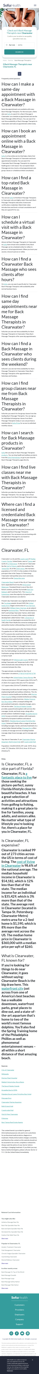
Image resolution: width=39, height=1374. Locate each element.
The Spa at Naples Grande (23, 706)
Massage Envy (27, 728)
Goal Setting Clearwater (9, 1257)
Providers (19, 1309)
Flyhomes (5, 1118)
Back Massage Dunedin (9, 1275)
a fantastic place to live (17, 775)
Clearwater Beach (8, 582)
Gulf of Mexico (12, 566)
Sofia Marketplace (14, 457)
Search (19, 52)
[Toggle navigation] (35, 5)
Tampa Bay (5, 568)
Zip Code (12, 45)
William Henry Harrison (18, 608)
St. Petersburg (12, 564)
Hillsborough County (21, 660)
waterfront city (13, 988)
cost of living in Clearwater (18, 863)
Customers (19, 1305)
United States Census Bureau (23, 677)
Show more (5, 1238)
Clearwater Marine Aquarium (12, 1102)
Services (10, 60)
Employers (19, 1314)
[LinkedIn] (28, 1333)
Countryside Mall (30, 742)
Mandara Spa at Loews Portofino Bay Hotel (16, 1094)
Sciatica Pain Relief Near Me (10, 1235)
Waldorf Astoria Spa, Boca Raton (13, 1082)
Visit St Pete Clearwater (10, 1114)
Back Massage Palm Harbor (10, 1285)
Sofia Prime (16, 423)
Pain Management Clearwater (11, 1250)
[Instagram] (11, 1333)
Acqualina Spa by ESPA (9, 1090)
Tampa (30, 561)
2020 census (20, 568)
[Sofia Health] (12, 5)
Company (19, 1319)
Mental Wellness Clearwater (11, 1260)
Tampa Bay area (19, 578)
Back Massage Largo (8, 1278)
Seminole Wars (14, 610)
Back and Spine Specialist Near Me (12, 1229)
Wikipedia (5, 1074)
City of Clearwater (8, 1070)
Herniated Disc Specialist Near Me (12, 1232)
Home (5, 60)
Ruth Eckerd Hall (14, 742)
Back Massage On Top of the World (13, 1272)
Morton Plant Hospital (9, 1078)
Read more (10, 1370)
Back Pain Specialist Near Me (11, 1225)
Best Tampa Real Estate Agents (12, 1122)
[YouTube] (22, 1333)
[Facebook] (17, 1333)
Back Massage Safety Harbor (11, 1282)
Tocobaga (7, 603)
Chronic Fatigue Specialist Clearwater (14, 1253)
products (5, 455)
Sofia (9, 114)
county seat (24, 559)
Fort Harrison (30, 605)
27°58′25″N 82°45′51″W (26, 673)
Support (19, 1324)
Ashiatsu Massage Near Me (10, 1222)
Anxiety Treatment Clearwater (11, 1247)
